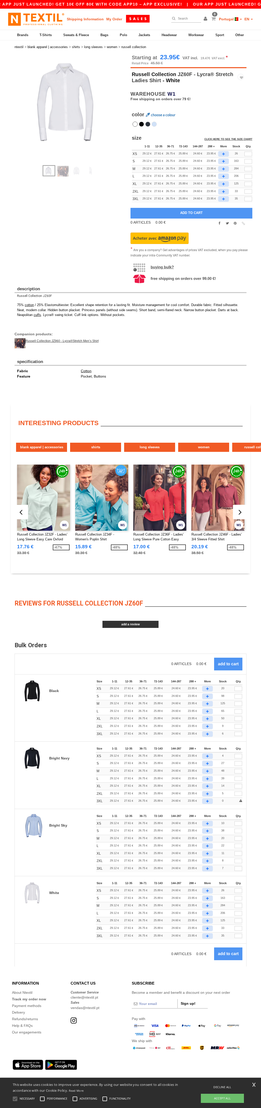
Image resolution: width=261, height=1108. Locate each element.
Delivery (18, 1012)
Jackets (144, 35)
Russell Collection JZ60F (34, 296)
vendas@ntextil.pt (85, 1008)
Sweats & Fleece (76, 35)
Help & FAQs (22, 1026)
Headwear (169, 35)
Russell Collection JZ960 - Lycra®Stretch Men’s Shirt (62, 341)
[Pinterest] (235, 223)
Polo (123, 35)
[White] (135, 124)
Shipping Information (85, 19)
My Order (114, 19)
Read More (76, 1090)
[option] (71, 102)
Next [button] (74, 112)
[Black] (141, 124)
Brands (22, 35)
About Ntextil (22, 992)
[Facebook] (219, 223)
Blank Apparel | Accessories (41, 447)
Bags (104, 35)
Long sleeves (150, 447)
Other (239, 35)
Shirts (95, 447)
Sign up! (188, 1003)
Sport (219, 35)
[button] (206, 19)
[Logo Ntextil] (36, 19)
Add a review (130, 624)
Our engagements (26, 1032)
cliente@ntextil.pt (84, 997)
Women (204, 447)
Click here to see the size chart (228, 139)
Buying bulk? (162, 267)
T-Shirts (46, 35)
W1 (171, 94)
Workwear (196, 35)
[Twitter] (227, 223)
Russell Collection (154, 74)
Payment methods (26, 1006)
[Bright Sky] (154, 124)
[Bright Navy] (147, 124)
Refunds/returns (25, 1019)
